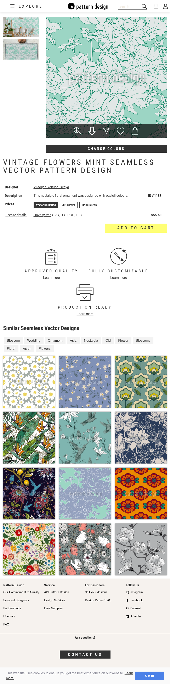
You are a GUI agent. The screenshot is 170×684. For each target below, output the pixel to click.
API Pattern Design (56, 592)
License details (16, 215)
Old (108, 340)
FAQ (6, 624)
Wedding (33, 340)
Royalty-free (42, 214)
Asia (73, 340)
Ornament (55, 340)
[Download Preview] (92, 131)
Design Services (54, 600)
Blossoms (143, 340)
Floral (11, 348)
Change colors (106, 148)
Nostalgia (91, 340)
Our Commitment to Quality (21, 592)
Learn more (51, 277)
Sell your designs (96, 592)
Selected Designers (16, 600)
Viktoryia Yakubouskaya (51, 186)
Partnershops (12, 608)
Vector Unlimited (46, 205)
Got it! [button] (149, 675)
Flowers (45, 348)
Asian (27, 348)
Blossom (13, 340)
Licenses (9, 616)
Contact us (85, 654)
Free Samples (53, 608)
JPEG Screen (89, 205)
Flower (123, 340)
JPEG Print (68, 205)
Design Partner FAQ (98, 600)
